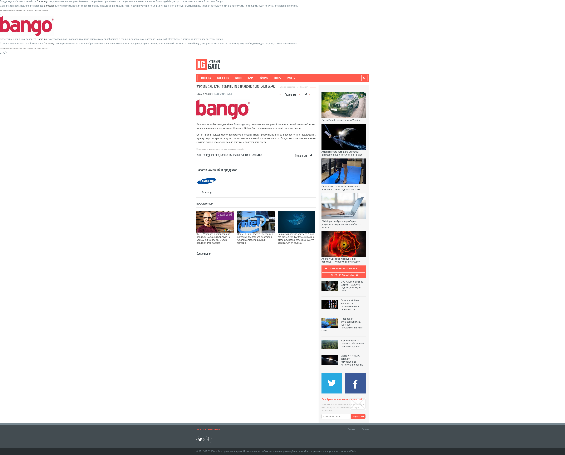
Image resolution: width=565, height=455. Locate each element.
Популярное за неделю (343, 268)
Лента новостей (288, 87)
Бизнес (238, 78)
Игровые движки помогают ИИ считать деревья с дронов (352, 343)
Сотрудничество (211, 155)
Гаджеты (291, 78)
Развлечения (223, 78)
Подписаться (358, 416)
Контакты (351, 429)
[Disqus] (256, 292)
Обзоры (277, 78)
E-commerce (257, 155)
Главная (304, 87)
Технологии (205, 78)
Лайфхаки (263, 78)
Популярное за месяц (344, 275)
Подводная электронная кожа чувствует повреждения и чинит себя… (342, 325)
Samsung (42, 1)
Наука (250, 78)
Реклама (365, 429)
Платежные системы (239, 155)
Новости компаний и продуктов (216, 169)
